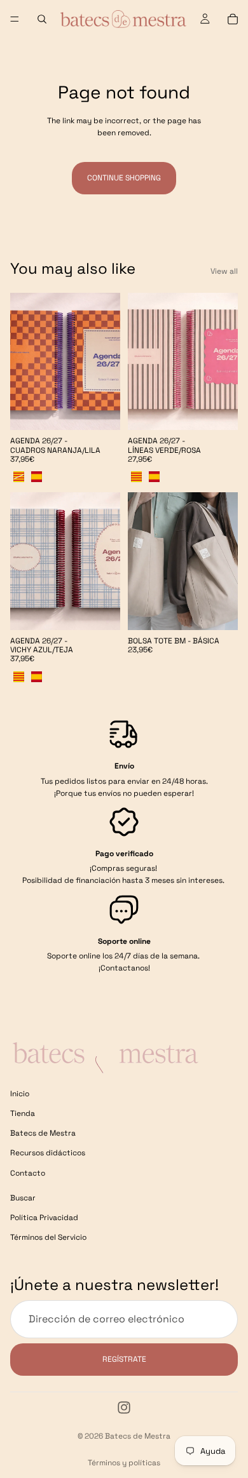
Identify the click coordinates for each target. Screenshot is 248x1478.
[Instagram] (124, 1407)
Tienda (22, 1113)
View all (224, 271)
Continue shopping (124, 178)
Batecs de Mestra (43, 1133)
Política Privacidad (44, 1218)
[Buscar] (42, 19)
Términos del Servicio (48, 1237)
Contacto (27, 1172)
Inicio (19, 1094)
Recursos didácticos (47, 1153)
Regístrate (124, 1359)
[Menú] (14, 19)
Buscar (23, 1198)
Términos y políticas (124, 1463)
